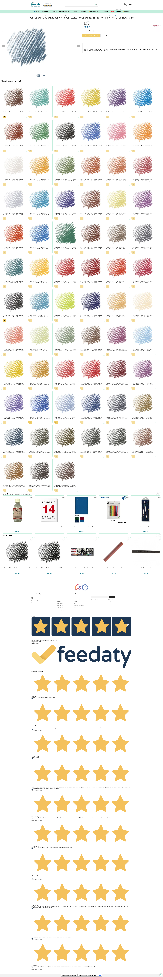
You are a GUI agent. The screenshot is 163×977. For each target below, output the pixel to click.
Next (78, 46)
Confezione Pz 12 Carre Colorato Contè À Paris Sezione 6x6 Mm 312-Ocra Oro (39, 384)
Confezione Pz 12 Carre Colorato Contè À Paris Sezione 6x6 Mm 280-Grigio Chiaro (14, 214)
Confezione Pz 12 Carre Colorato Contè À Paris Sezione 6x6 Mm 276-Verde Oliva (65, 180)
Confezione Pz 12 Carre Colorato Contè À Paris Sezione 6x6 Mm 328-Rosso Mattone (143, 452)
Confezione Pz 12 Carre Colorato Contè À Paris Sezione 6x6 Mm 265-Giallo (91, 112)
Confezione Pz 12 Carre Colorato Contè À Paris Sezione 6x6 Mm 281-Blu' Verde (39, 214)
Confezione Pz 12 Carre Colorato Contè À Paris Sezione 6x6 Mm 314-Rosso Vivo (91, 384)
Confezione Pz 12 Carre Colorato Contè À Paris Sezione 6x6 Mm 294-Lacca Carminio (65, 282)
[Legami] (112, 11)
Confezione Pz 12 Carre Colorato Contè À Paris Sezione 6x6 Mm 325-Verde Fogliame (65, 452)
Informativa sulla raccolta (69, 975)
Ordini (75, 598)
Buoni (75, 603)
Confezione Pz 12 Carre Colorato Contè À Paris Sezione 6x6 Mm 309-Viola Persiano (117, 350)
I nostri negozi (60, 605)
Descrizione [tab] (88, 44)
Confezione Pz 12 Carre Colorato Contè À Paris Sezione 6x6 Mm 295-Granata (91, 282)
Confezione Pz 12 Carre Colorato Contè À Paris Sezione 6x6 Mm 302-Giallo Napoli (117, 316)
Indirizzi (75, 601)
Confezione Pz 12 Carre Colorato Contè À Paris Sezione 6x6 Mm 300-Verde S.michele (65, 316)
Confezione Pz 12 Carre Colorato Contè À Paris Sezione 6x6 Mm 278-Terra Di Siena (117, 180)
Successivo (40, 671)
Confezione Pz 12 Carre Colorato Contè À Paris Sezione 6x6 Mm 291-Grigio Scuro (142, 248)
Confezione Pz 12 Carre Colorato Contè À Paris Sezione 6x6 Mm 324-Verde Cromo (39, 452)
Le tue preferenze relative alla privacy (88, 975)
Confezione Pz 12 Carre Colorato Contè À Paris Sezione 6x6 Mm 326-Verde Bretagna (91, 452)
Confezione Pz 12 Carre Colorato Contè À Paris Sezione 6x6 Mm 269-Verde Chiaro (39, 146)
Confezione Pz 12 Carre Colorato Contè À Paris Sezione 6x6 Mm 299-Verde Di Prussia (39, 316)
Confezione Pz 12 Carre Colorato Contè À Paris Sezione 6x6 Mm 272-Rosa (117, 146)
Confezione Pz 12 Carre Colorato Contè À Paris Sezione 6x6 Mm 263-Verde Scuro (39, 112)
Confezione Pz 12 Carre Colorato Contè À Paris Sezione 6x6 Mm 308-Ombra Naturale (91, 350)
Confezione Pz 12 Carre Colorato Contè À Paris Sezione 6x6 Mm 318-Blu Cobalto (39, 418)
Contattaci (59, 601)
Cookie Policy (60, 609)
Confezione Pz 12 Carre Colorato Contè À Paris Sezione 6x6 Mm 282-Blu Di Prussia (65, 214)
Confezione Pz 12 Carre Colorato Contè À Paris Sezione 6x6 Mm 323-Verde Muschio (14, 452)
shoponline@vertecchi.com (38, 600)
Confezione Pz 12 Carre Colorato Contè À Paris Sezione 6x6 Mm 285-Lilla (142, 214)
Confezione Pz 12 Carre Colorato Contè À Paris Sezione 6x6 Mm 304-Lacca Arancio (14, 350)
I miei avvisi (76, 607)
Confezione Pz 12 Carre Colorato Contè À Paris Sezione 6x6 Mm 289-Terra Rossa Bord (91, 248)
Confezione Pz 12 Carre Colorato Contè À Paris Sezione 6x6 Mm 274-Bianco (14, 180)
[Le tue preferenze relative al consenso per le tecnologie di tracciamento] (161, 975)
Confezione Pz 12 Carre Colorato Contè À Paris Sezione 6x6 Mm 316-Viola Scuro (142, 384)
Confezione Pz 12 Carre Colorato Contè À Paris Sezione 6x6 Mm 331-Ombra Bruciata (65, 486)
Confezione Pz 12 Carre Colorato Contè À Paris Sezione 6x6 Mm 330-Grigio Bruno (39, 486)
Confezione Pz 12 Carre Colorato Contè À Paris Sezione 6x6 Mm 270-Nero (65, 146)
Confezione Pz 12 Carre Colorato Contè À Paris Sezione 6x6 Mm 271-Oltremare (91, 146)
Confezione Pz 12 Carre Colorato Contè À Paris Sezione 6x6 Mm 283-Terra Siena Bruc (91, 214)
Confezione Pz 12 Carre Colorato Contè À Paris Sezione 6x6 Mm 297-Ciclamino (142, 282)
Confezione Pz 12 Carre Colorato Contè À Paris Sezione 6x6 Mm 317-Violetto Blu (14, 418)
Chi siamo (59, 598)
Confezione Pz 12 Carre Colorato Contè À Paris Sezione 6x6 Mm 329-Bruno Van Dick (14, 486)
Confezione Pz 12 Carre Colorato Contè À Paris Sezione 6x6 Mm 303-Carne (142, 316)
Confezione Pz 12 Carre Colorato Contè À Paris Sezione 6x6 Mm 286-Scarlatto (14, 248)
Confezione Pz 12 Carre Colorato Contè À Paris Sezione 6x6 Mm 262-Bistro (14, 112)
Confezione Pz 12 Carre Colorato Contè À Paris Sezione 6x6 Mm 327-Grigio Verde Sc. (117, 452)
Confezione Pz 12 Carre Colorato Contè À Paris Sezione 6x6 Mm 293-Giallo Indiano (39, 282)
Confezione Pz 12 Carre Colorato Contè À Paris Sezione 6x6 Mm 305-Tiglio (39, 350)
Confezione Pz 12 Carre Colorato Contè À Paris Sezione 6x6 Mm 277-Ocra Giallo (91, 180)
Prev (3, 46)
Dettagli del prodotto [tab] (100, 44)
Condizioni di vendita (61, 596)
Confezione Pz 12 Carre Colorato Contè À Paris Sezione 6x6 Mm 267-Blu (142, 112)
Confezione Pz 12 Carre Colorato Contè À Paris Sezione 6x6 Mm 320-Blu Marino (91, 418)
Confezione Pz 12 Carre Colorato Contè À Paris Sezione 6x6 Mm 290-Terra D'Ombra (117, 248)
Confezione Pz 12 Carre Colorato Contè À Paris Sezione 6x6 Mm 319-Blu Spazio (65, 418)
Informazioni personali (79, 596)
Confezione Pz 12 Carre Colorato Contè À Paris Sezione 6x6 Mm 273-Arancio (142, 146)
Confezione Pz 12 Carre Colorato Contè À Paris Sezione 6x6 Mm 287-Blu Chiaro (39, 248)
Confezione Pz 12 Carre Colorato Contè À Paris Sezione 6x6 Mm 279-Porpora (142, 180)
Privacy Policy (60, 607)
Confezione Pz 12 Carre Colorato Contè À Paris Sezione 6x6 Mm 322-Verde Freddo (142, 418)
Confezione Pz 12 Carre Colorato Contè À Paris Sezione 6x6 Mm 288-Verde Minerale (65, 248)
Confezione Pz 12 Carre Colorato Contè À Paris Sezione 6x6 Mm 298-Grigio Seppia (14, 316)
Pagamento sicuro (61, 599)
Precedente (34, 671)
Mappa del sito (60, 603)
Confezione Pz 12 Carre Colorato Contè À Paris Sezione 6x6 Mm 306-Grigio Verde (65, 350)
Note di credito (77, 599)
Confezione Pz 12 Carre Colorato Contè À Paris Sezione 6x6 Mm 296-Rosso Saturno (117, 282)
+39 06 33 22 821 (36, 602)
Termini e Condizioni (61, 610)
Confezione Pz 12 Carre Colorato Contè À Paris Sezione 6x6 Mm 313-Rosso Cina (65, 384)
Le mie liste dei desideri (79, 605)
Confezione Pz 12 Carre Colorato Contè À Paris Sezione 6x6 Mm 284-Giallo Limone (117, 214)
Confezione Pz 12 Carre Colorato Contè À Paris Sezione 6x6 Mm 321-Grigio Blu (117, 418)
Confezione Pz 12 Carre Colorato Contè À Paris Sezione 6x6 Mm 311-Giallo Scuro (14, 384)
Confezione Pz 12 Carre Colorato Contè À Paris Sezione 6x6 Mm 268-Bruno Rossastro (14, 146)
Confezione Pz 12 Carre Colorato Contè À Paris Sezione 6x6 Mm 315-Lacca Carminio (117, 384)
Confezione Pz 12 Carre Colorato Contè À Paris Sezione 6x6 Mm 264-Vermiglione (65, 112)
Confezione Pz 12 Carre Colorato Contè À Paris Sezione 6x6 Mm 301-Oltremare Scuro (91, 316)
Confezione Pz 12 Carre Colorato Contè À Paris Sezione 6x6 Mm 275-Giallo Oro (39, 180)
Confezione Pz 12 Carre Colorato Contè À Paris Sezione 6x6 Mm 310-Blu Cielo (142, 350)
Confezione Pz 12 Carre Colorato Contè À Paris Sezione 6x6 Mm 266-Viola (117, 112)
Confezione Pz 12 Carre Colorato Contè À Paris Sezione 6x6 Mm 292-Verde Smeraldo (14, 282)
